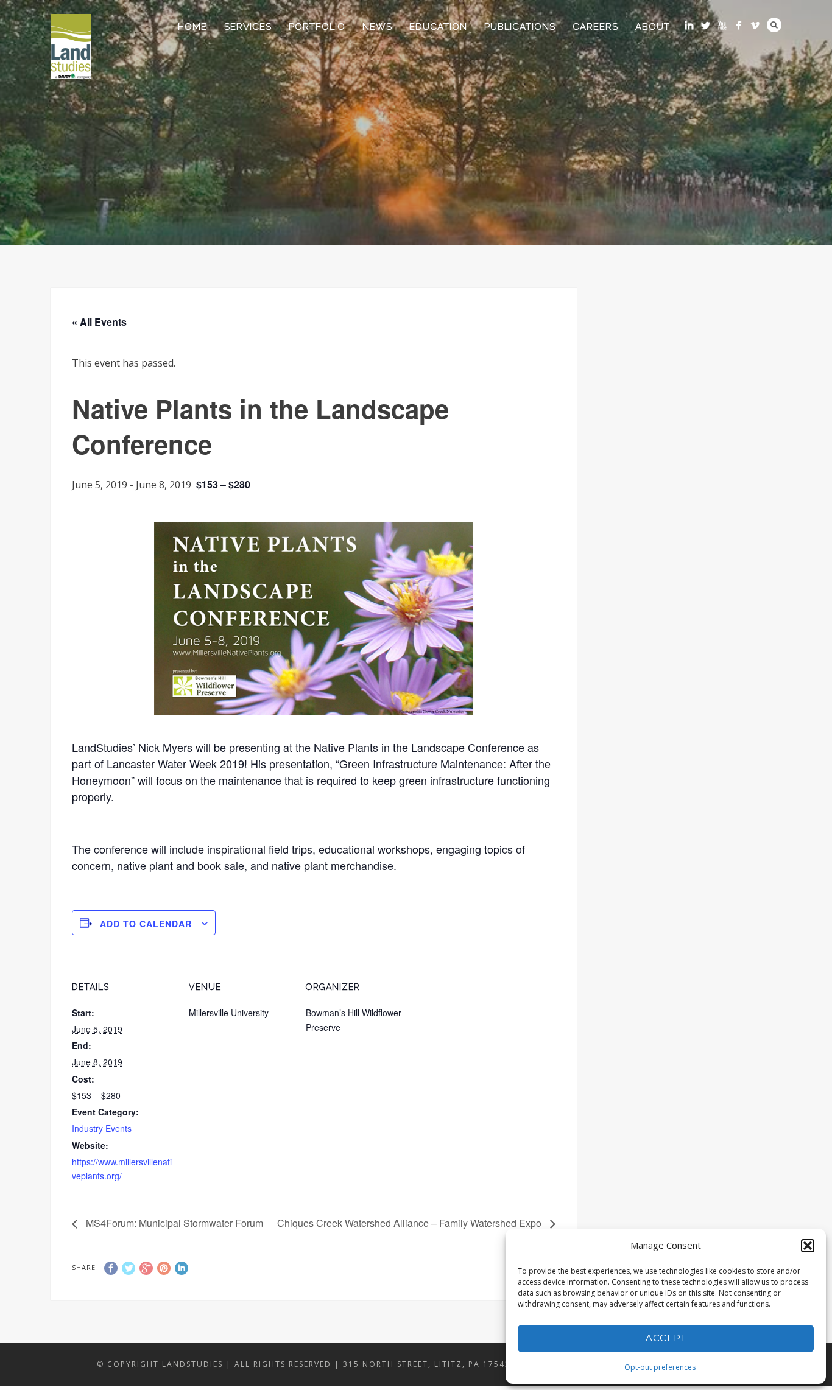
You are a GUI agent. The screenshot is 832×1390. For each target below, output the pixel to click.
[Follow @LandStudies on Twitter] (705, 25)
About (652, 26)
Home (192, 26)
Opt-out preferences (660, 1367)
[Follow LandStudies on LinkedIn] (689, 25)
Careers (595, 26)
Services (248, 26)
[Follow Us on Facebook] (738, 25)
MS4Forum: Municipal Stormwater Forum (173, 1223)
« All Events (99, 322)
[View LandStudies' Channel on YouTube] (722, 25)
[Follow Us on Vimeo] (755, 25)
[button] (808, 1246)
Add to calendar (146, 924)
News (377, 26)
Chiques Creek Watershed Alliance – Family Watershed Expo (410, 1223)
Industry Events (102, 1128)
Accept (666, 1338)
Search (774, 25)
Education (438, 26)
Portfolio (317, 26)
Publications (519, 26)
